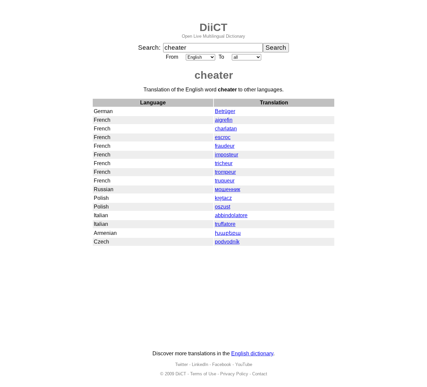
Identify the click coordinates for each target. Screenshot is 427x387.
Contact (259, 373)
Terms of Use (203, 373)
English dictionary (252, 353)
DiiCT (213, 27)
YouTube (243, 364)
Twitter (181, 364)
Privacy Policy (234, 373)
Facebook (221, 364)
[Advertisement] (213, 298)
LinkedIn (200, 364)
